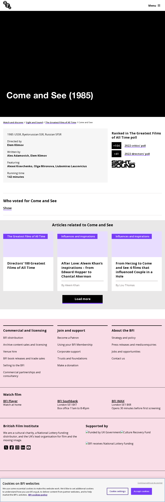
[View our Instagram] (17, 448)
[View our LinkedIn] (23, 448)
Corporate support (69, 351)
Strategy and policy (124, 337)
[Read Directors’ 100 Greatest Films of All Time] (28, 261)
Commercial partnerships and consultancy (22, 374)
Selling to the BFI (13, 365)
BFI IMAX (118, 401)
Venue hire (10, 351)
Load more (83, 299)
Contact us (118, 358)
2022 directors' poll (137, 154)
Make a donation (67, 365)
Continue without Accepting (150, 483)
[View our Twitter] (6, 448)
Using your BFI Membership (74, 344)
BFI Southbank (67, 401)
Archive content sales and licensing (25, 344)
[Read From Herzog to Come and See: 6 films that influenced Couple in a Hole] (137, 261)
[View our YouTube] (28, 448)
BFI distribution (13, 337)
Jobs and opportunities (126, 351)
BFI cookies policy (37, 494)
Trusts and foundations (72, 358)
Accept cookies (141, 491)
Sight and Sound (34, 122)
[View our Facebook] (12, 448)
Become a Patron (68, 337)
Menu (152, 5)
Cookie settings (118, 491)
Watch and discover (13, 122)
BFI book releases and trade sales (24, 358)
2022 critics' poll (135, 145)
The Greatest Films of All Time (60, 122)
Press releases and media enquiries (134, 344)
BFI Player (10, 401)
